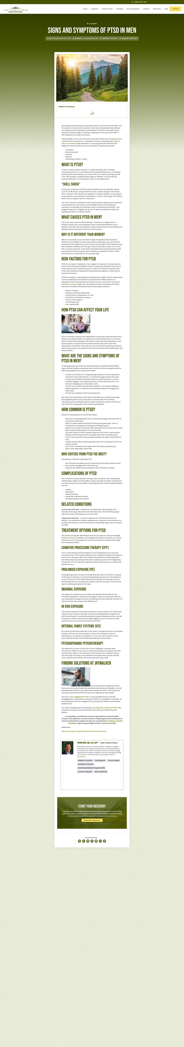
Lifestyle (146, 9)
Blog (166, 9)
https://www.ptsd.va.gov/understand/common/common (84, 731)
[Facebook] (88, 781)
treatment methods (69, 284)
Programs (94, 9)
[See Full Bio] (86, 757)
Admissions (157, 9)
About (85, 9)
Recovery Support (133, 9)
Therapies (119, 9)
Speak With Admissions (92, 820)
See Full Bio (81, 757)
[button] (125, 107)
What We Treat (107, 9)
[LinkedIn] (111, 781)
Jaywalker (93, 23)
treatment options (69, 538)
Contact (175, 9)
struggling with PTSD (80, 697)
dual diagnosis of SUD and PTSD (104, 708)
